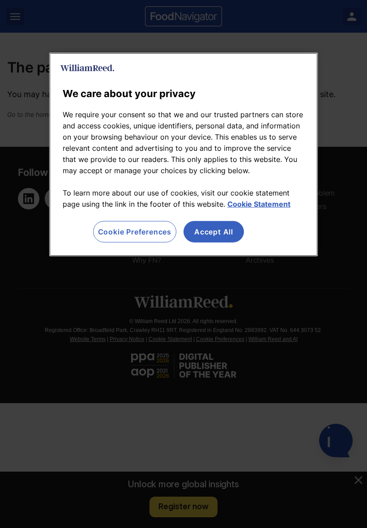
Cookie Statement (258, 204)
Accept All (213, 231)
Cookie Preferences (134, 231)
